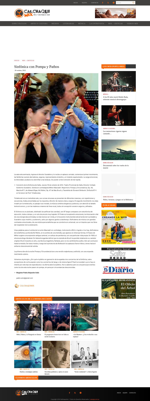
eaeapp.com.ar (94, 399)
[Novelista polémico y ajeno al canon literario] (56, 354)
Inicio (16, 60)
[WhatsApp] (65, 168)
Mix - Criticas (28, 60)
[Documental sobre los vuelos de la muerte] (118, 150)
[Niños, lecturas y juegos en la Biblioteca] (118, 184)
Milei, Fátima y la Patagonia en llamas (28, 334)
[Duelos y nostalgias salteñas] (28, 354)
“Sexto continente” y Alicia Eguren (85, 372)
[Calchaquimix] (17, 286)
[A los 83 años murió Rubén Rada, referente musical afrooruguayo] (118, 81)
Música (105, 94)
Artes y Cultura (79, 332)
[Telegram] (113, 3)
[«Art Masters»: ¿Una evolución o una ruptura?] (84, 317)
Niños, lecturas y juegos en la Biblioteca (118, 200)
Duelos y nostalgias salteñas (29, 372)
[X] (60, 168)
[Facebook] (102, 3)
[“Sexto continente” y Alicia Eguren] (84, 354)
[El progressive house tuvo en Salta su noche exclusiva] (56, 317)
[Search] (133, 2)
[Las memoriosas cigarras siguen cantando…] (118, 115)
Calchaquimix (27, 286)
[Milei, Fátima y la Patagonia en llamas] (28, 317)
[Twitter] (108, 3)
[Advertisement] (75, 41)
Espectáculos (108, 162)
